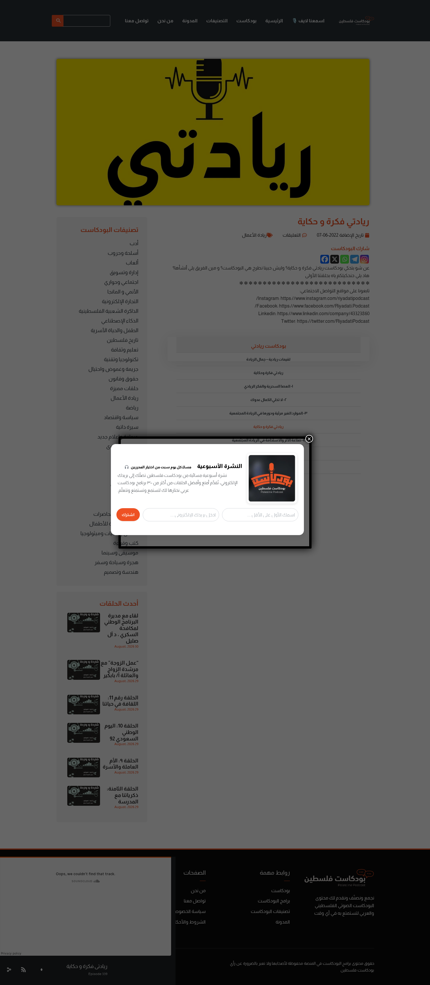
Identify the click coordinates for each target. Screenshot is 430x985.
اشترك (128, 514)
